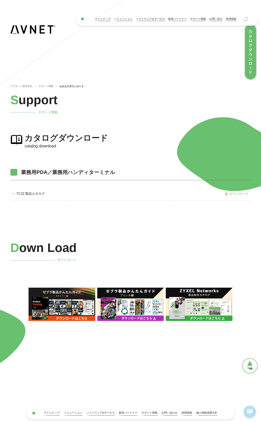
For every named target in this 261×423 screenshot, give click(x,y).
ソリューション (123, 18)
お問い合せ (215, 18)
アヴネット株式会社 (21, 86)
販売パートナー (128, 412)
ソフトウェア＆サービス (150, 18)
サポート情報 (198, 18)
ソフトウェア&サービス (100, 412)
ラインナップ (103, 18)
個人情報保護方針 (206, 412)
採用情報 (231, 18)
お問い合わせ (169, 412)
